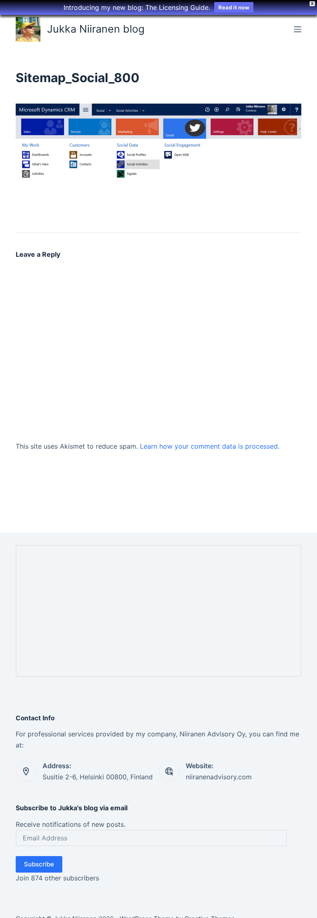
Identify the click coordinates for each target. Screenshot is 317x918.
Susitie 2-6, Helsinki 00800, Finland (98, 777)
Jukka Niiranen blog (95, 29)
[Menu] (297, 29)
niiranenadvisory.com (219, 777)
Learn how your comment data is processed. (209, 446)
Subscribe (39, 864)
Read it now (233, 7)
